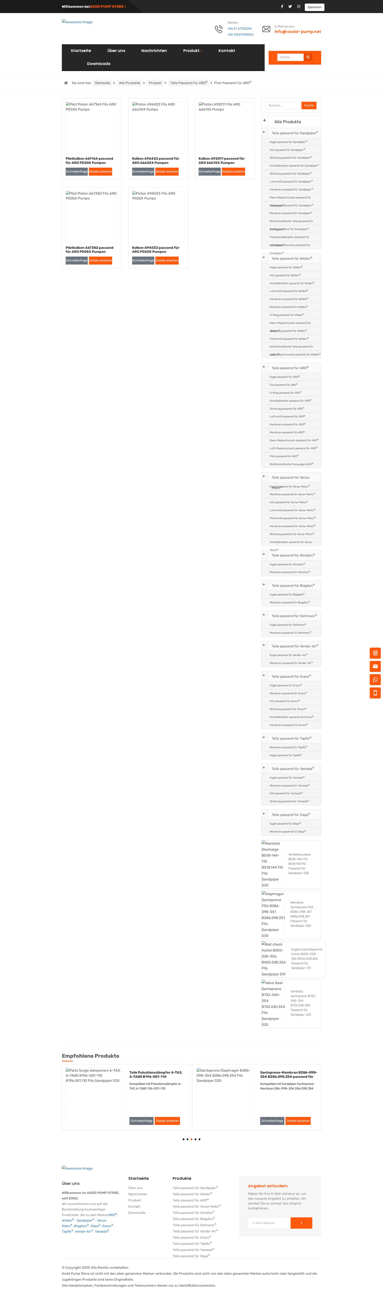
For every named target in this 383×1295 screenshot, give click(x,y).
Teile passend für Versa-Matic (291, 479)
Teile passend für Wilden (292, 258)
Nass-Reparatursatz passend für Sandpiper (290, 198)
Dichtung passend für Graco (288, 709)
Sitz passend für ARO (284, 384)
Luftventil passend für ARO (287, 416)
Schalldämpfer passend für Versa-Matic (291, 543)
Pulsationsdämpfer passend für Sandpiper (289, 238)
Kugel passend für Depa (285, 823)
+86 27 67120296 (239, 29)
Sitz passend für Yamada (286, 793)
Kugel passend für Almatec (287, 564)
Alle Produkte (129, 83)
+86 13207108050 (240, 34)
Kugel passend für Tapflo (286, 755)
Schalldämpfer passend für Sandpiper (294, 165)
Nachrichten (154, 50)
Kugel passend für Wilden (286, 267)
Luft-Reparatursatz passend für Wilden (295, 354)
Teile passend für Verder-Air (295, 646)
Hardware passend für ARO (288, 424)
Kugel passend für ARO (285, 377)
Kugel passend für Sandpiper (288, 142)
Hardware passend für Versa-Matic (293, 526)
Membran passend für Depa (288, 831)
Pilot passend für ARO (284, 456)
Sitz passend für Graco (285, 701)
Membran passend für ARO (287, 432)
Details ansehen (100, 171)
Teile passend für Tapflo (292, 738)
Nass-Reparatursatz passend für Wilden (290, 324)
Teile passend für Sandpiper (295, 132)
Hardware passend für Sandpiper (291, 189)
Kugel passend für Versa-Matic (290, 486)
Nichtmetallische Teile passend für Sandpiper (291, 222)
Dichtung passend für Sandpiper (291, 157)
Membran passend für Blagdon (290, 602)
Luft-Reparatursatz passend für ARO (294, 448)
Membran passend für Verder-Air (291, 663)
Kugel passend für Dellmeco (288, 625)
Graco (107, 1226)
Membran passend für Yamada (290, 785)
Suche (309, 105)
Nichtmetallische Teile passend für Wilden (291, 348)
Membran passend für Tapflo (288, 747)
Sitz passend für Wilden (285, 275)
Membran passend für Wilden (289, 307)
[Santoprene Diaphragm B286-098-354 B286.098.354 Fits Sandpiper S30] (225, 1096)
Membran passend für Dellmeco (290, 632)
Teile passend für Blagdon (293, 585)
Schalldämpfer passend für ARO (291, 400)
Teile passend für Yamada (293, 768)
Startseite (81, 50)
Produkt (191, 50)
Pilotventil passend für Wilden (289, 338)
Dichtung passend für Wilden (288, 330)
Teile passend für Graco (291, 676)
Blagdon (81, 1226)
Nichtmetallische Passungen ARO (291, 464)
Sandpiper (85, 1220)
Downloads (98, 63)
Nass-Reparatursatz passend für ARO (294, 440)
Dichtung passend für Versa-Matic (292, 534)
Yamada (102, 1232)
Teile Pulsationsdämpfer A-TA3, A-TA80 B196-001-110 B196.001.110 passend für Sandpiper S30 (155, 1077)
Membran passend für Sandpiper (291, 213)
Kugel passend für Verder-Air (289, 655)
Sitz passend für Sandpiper (287, 150)
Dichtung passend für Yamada (289, 801)
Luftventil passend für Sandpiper (291, 181)
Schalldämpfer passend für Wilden (292, 283)
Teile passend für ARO (188, 82)
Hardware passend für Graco (289, 725)
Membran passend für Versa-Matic (292, 494)
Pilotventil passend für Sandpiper (291, 205)
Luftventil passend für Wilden (289, 291)
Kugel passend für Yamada (287, 777)
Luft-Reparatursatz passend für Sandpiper (290, 246)
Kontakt (227, 50)
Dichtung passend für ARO (287, 408)
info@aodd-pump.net (298, 31)
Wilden (68, 1220)
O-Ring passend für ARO (286, 392)
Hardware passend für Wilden (289, 299)
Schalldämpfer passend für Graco (292, 717)
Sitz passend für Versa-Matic (289, 502)
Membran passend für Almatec (290, 572)
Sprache (314, 7)
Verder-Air (84, 1232)
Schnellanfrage (77, 171)
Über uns (116, 50)
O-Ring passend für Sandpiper (289, 229)
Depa (95, 1226)
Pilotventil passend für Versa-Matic (293, 518)
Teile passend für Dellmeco (294, 615)
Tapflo (67, 1232)
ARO (112, 1215)
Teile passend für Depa (291, 814)
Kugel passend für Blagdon (287, 594)
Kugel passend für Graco (286, 685)
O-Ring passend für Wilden (287, 315)
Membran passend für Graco (288, 693)
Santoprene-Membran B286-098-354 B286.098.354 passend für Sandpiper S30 (288, 1077)
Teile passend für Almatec (293, 555)
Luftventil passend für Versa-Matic (293, 510)
